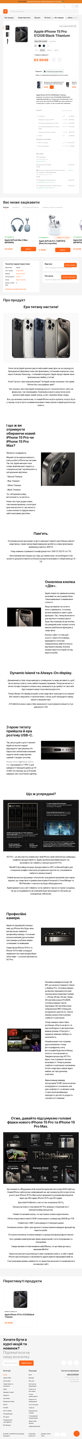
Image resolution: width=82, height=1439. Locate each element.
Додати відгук (70, 265)
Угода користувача (33, 1395)
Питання (47, 17)
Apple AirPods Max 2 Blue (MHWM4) (16, 241)
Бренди (31, 1378)
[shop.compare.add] (60, 60)
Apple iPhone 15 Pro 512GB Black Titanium (19, 1315)
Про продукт (9, 17)
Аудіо (5, 1389)
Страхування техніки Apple (33, 1417)
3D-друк (6, 1417)
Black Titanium (21, 280)
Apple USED (7, 1378)
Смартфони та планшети (8, 1385)
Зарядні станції (8, 1392)
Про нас (31, 1381)
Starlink (5, 1407)
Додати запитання (69, 277)
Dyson (5, 1404)
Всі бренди (7, 1425)
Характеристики (24, 17)
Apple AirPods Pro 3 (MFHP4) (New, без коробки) (52, 242)
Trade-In (31, 1407)
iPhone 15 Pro (20, 273)
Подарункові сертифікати (7, 1421)
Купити (28, 249)
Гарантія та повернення (33, 1400)
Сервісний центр (34, 1426)
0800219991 (64, 6)
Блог (30, 1374)
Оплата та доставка (32, 1390)
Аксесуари (6, 1381)
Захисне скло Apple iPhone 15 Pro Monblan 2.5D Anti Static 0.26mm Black (54, 83)
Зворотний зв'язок (32, 1422)
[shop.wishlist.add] (54, 60)
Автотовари (7, 1410)
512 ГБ (18, 276)
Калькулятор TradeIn (33, 1412)
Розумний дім (7, 1414)
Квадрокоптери (8, 1401)
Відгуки (37, 17)
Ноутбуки (6, 1398)
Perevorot (32, 1436)
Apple (5, 1374)
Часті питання (33, 1404)
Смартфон (19, 270)
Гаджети (6, 1395)
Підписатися (26, 1363)
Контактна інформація (32, 1385)
